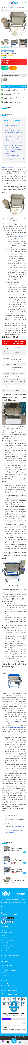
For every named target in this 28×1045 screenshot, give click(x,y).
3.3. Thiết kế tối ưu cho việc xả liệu (15, 143)
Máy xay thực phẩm (6, 965)
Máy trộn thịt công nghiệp (19, 7)
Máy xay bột (4, 935)
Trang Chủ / (3, 7)
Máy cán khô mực (5, 942)
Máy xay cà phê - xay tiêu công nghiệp (11, 983)
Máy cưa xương (5, 978)
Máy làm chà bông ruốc (7, 980)
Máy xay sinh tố (5, 950)
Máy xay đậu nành (6, 953)
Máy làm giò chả (5, 985)
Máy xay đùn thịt (5, 930)
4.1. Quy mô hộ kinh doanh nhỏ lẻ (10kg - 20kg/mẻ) (14, 150)
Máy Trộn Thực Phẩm (10, 7)
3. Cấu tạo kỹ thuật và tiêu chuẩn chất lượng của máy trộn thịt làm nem (14, 132)
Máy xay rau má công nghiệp (9, 940)
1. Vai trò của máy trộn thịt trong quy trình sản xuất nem (13, 124)
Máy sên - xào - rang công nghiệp (10, 955)
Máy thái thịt (4, 937)
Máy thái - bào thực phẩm (8, 967)
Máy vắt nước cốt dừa (7, 958)
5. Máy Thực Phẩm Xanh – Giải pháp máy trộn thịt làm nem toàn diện (14, 158)
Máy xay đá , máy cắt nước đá (9, 990)
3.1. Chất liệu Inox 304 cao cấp (14, 136)
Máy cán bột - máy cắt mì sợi (8, 970)
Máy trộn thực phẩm (6, 932)
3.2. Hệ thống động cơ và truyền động (14, 139)
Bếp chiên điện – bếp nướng (8, 988)
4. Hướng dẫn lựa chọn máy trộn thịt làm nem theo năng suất (14, 146)
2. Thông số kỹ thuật (10, 128)
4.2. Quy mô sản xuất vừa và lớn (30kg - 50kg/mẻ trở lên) (14, 154)
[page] (18, 894)
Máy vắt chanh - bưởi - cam (8, 948)
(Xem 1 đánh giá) (10, 55)
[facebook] (14, 1015)
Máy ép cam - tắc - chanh (8, 945)
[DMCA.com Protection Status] (7, 918)
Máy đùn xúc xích (5, 975)
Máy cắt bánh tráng (6, 972)
